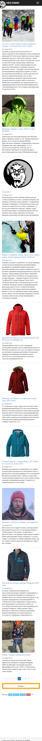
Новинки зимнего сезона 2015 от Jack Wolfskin (18, 130)
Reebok (22, 695)
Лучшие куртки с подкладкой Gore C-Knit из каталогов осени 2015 (20, 462)
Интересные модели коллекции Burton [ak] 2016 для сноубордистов (20, 339)
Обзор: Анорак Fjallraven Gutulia (16, 655)
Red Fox (16, 695)
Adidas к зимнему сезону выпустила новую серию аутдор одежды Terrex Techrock (20, 256)
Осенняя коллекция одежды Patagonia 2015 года (20, 584)
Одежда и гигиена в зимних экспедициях (20, 522)
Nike (10, 695)
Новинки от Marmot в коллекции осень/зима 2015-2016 (19, 399)
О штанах (6, 192)
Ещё (28, 695)
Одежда (20, 686)
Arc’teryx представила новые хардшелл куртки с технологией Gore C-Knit (19, 45)
